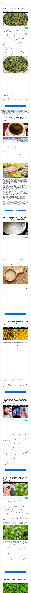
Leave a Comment (5, 11)
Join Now (26, 138)
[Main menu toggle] (29, 2)
